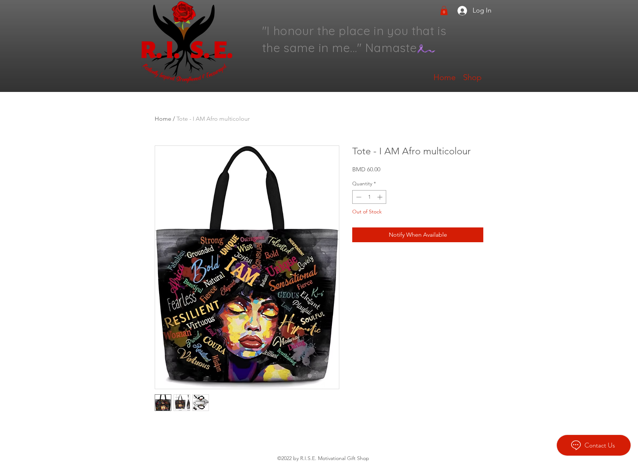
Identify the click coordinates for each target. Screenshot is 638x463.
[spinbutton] (369, 197)
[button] (444, 10)
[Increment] (380, 197)
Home (163, 118)
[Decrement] (358, 197)
